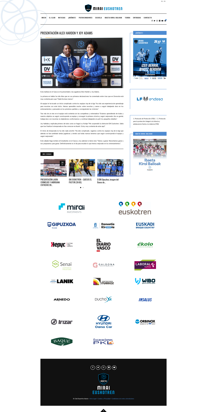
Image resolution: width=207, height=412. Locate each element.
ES (164, 1)
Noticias (61, 17)
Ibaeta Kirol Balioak (113, 17)
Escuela (98, 17)
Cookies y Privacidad (104, 398)
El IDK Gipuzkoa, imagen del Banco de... (108, 181)
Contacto (148, 17)
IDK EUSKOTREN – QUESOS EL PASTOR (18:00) (80, 181)
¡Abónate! (72, 17)
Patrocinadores (85, 17)
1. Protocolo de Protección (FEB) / (144, 119)
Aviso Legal (92, 398)
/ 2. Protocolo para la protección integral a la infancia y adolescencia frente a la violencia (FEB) (149, 121)
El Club (52, 17)
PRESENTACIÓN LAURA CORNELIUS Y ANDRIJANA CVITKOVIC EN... (50, 182)
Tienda (127, 17)
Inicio (44, 17)
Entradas (137, 17)
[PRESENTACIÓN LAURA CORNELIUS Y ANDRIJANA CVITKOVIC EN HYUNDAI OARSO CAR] (54, 168)
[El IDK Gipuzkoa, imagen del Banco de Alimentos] (110, 168)
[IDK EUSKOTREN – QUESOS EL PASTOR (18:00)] (82, 168)
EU (162, 1)
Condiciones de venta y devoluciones (123, 398)
